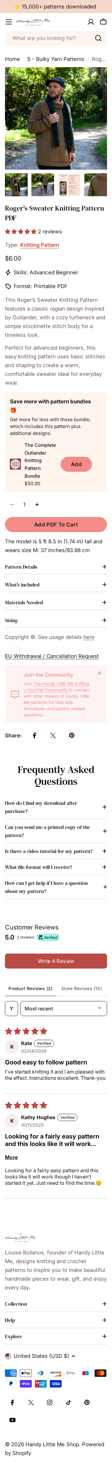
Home (12, 59)
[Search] (98, 38)
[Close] (99, 673)
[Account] (91, 22)
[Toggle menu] (8, 22)
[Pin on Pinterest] (71, 735)
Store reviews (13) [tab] (81, 988)
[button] (21, 231)
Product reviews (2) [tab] (30, 988)
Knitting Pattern (39, 245)
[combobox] (56, 38)
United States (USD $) (41, 1356)
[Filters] (11, 1008)
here (89, 637)
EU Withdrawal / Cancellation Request (52, 656)
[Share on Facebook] (34, 735)
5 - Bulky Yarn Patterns (55, 59)
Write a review (56, 961)
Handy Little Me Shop (52, 1444)
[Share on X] (53, 735)
